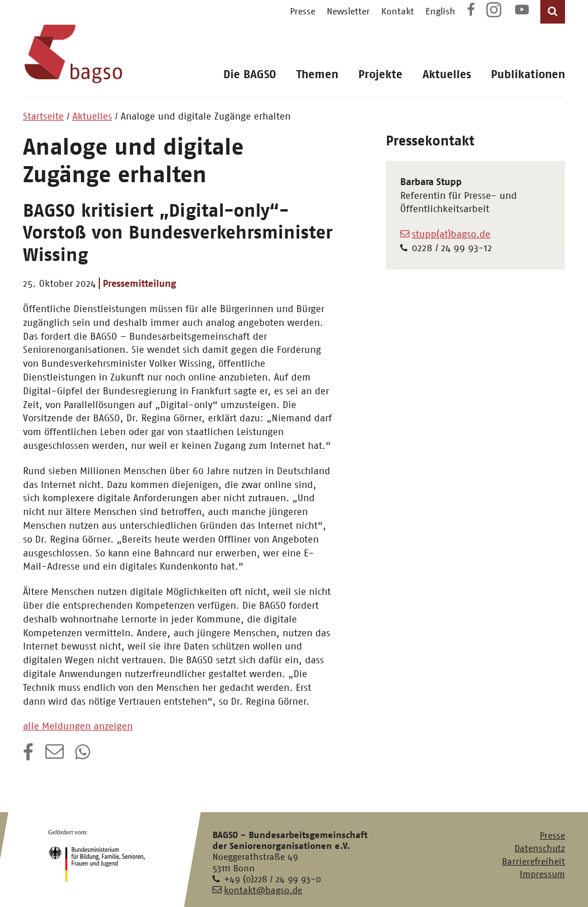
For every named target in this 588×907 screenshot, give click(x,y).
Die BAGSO (249, 74)
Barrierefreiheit (533, 861)
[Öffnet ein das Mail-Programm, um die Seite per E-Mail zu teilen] (54, 756)
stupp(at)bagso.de (451, 234)
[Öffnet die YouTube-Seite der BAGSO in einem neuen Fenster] (522, 11)
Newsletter (348, 11)
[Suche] (552, 12)
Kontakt (397, 11)
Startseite (43, 116)
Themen (317, 74)
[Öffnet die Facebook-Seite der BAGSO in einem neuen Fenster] (471, 11)
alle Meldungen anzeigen (78, 726)
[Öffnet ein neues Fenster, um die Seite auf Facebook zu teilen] (28, 756)
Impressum (542, 873)
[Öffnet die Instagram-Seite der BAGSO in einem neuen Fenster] (495, 14)
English (440, 11)
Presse (302, 11)
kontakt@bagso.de (263, 890)
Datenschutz (539, 848)
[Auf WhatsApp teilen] (83, 756)
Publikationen (528, 74)
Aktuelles (447, 74)
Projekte (380, 74)
